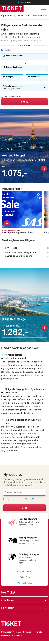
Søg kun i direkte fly (12, 97)
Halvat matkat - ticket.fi (11, 635)
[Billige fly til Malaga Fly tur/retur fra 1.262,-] (24, 305)
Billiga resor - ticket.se (11, 632)
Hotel (21, 15)
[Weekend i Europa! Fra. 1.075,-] (24, 146)
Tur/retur (7, 50)
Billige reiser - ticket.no (33, 632)
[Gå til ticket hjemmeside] (12, 8)
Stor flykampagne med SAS (17, 232)
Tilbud (28, 15)
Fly (15, 15)
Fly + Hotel (6, 15)
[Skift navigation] (43, 8)
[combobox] (26, 58)
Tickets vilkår (29, 499)
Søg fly (24, 102)
